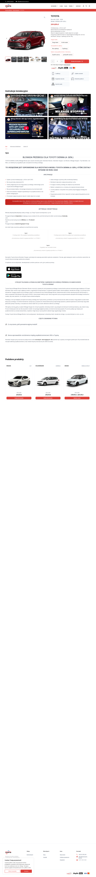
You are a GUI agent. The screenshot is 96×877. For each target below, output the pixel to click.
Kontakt (78, 6)
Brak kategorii (16, 10)
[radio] (55, 42)
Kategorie (53, 6)
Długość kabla (54, 39)
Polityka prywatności (64, 857)
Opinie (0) (25, 146)
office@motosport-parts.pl (23, 1)
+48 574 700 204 (10, 1)
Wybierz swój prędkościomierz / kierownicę (60, 52)
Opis (6, 146)
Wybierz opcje (77, 398)
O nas (61, 6)
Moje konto (62, 854)
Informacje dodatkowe (15, 146)
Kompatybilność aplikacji (56, 45)
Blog (65, 6)
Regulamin (62, 860)
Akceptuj (26, 871)
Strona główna (8, 10)
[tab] (6, 146)
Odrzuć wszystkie (12, 871)
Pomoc (71, 6)
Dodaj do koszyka (76, 61)
